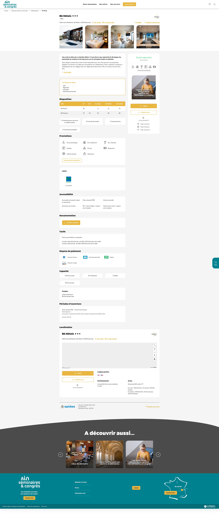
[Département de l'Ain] (197, 506)
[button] (214, 4)
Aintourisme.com (80, 493)
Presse (77, 488)
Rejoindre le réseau (81, 482)
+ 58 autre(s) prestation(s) (143, 70)
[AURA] (209, 506)
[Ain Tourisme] (187, 506)
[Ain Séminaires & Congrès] (10, 4)
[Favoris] (210, 4)
